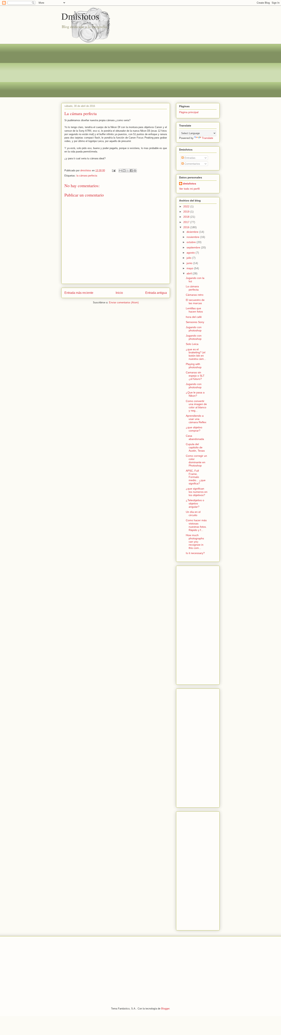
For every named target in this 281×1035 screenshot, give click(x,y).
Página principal (188, 112)
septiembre (194, 247)
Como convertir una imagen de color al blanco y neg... (196, 406)
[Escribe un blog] (124, 170)
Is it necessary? (195, 553)
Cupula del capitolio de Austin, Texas (195, 447)
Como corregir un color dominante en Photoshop (196, 460)
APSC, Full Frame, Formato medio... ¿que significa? (195, 477)
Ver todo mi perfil (189, 188)
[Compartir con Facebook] (131, 170)
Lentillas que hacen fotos (194, 310)
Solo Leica (192, 344)
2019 (186, 211)
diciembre (193, 231)
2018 (186, 216)
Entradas (189, 157)
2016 (186, 227)
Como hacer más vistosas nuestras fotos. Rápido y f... (196, 525)
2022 (186, 206)
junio (190, 263)
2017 (186, 222)
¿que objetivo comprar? (194, 429)
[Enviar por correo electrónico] (120, 170)
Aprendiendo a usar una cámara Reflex (196, 419)
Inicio (119, 292)
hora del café (194, 316)
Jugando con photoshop (193, 329)
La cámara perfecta (192, 288)
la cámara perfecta (86, 175)
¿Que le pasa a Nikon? (195, 394)
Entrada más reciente (78, 292)
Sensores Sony (195, 322)
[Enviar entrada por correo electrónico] (113, 170)
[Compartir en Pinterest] (135, 170)
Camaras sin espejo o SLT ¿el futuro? (195, 375)
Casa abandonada (195, 437)
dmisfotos (189, 183)
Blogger (165, 1008)
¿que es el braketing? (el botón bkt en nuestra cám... (196, 354)
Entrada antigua (156, 292)
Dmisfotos (80, 16)
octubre (192, 242)
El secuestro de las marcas (195, 301)
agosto (191, 252)
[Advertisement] (140, 70)
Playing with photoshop (193, 365)
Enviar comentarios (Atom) (124, 302)
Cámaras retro (194, 294)
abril (189, 273)
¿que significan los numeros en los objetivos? (196, 492)
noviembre (193, 236)
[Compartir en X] (128, 170)
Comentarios (192, 163)
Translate (207, 137)
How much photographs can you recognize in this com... (195, 541)
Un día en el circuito (193, 513)
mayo (190, 268)
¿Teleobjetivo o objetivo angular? (195, 503)
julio (189, 257)
